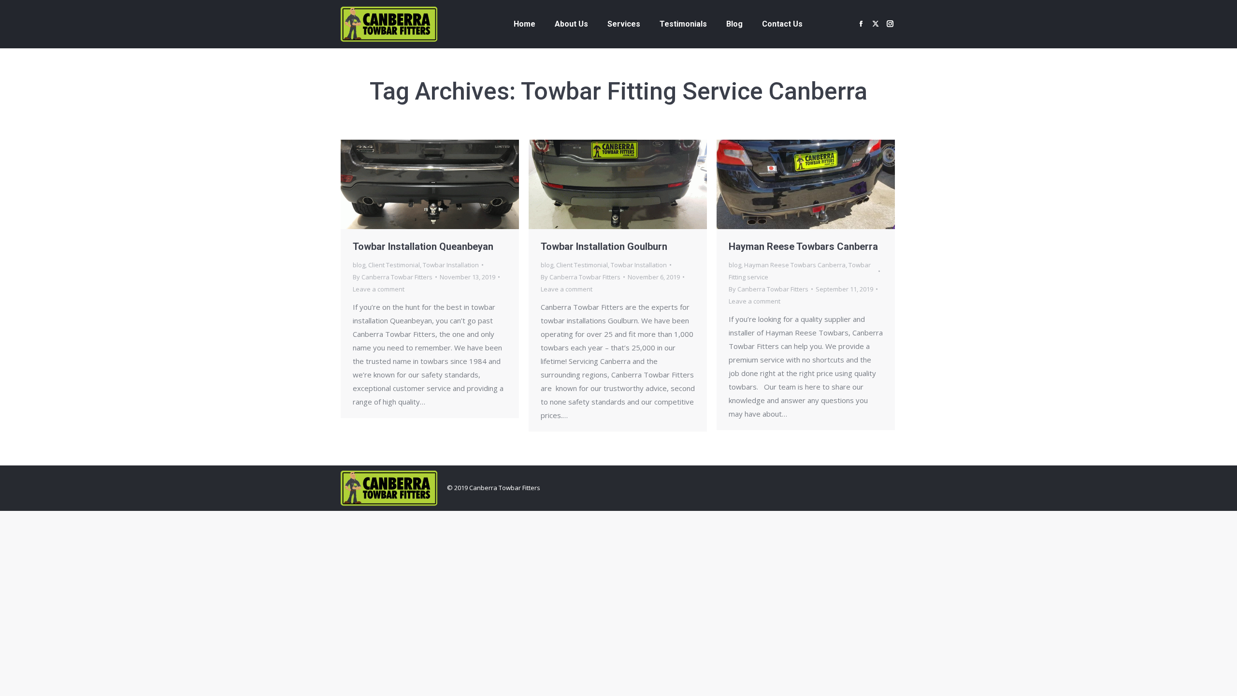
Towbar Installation (451, 265)
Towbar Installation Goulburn (604, 246)
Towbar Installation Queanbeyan (423, 246)
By (392, 277)
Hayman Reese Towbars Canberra (803, 246)
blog (359, 265)
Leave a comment (378, 289)
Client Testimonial (394, 265)
